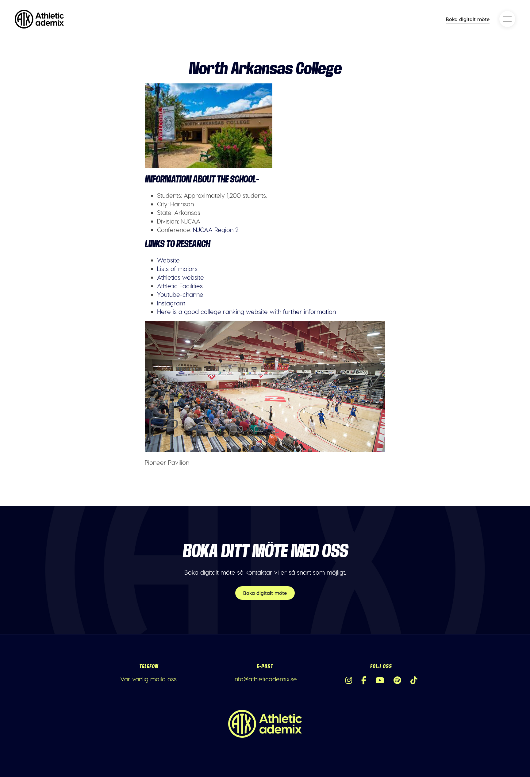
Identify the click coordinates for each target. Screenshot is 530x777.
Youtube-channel (181, 294)
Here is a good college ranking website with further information (246, 311)
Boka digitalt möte (468, 19)
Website (168, 260)
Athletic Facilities (180, 285)
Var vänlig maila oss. (149, 679)
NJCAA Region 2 (214, 229)
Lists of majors (177, 268)
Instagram (171, 303)
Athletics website (180, 277)
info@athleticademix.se (265, 679)
